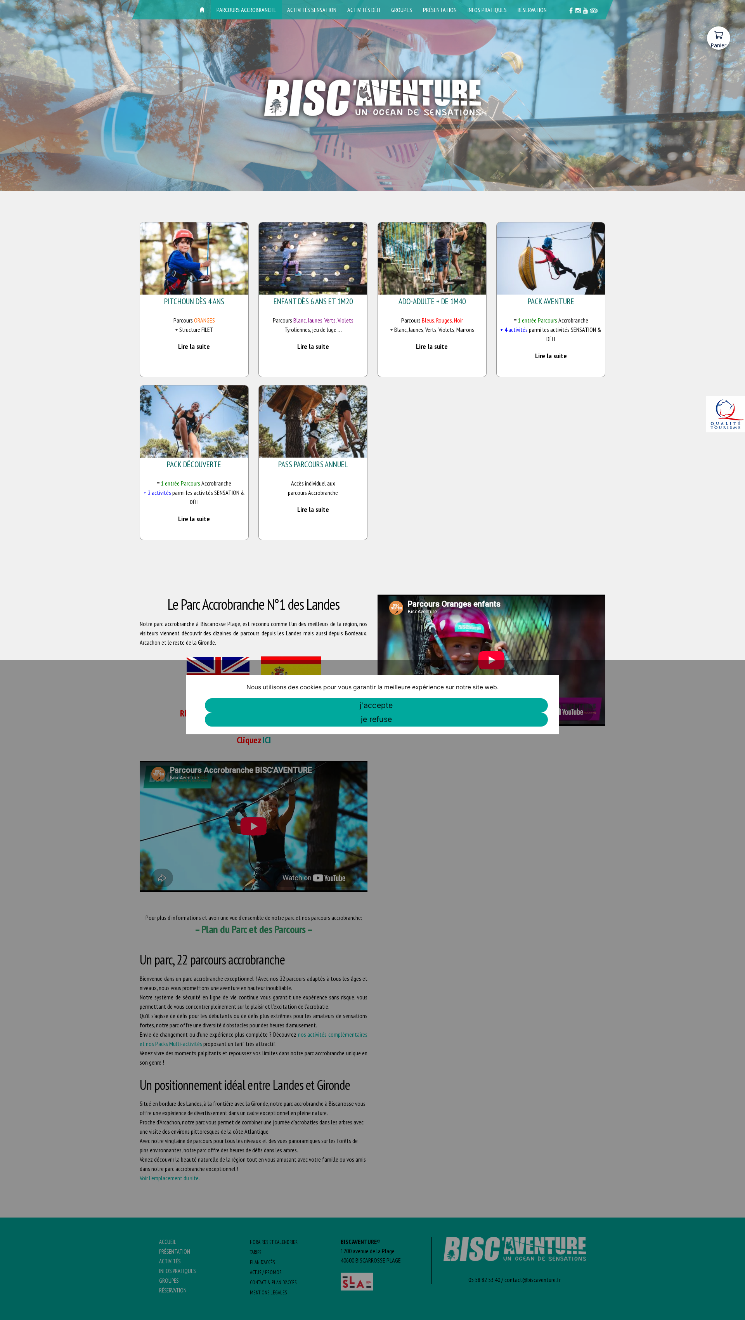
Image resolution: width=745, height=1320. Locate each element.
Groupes (401, 10)
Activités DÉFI (363, 10)
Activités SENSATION (311, 10)
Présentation (440, 10)
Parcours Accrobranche (246, 10)
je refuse (376, 719)
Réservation (532, 10)
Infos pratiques (487, 10)
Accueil (202, 10)
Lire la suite (194, 346)
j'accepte (376, 705)
